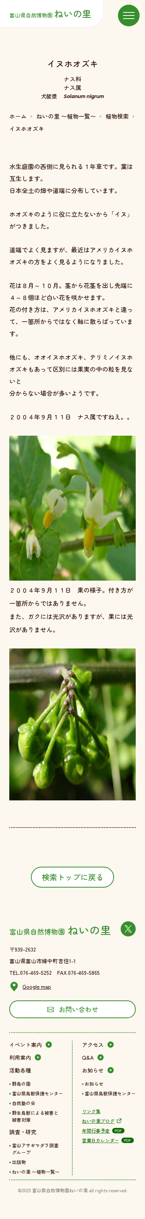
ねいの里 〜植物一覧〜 (66, 116)
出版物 (19, 1162)
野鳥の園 (21, 1083)
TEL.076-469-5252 (30, 972)
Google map (36, 986)
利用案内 (20, 1057)
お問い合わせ (78, 1009)
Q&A (88, 1057)
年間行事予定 (96, 1130)
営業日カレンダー (100, 1140)
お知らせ (93, 1070)
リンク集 (91, 1111)
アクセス (93, 1044)
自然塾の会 (23, 1103)
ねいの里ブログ (98, 1120)
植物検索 (117, 116)
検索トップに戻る (73, 877)
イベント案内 (25, 1044)
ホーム (18, 116)
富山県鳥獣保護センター (37, 1093)
